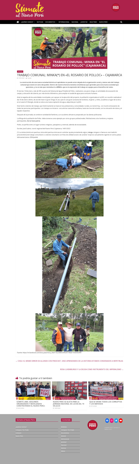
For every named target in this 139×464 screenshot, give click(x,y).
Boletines (93, 22)
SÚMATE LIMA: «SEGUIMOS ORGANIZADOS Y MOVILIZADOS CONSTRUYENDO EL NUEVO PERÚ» (31, 404)
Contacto (18, 433)
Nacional (75, 22)
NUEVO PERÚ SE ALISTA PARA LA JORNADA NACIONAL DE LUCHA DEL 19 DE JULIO (68, 404)
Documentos (50, 22)
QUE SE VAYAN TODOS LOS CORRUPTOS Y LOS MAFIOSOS (105, 403)
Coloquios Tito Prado (22, 430)
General (63, 436)
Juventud (84, 22)
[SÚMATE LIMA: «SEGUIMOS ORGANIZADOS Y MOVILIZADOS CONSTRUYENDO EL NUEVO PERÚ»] (33, 383)
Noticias (40, 22)
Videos (63, 451)
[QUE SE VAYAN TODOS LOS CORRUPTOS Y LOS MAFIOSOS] (105, 383)
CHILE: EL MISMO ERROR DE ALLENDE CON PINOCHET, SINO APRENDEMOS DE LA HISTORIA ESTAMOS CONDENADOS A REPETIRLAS (69, 361)
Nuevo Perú (103, 22)
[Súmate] (18, 22)
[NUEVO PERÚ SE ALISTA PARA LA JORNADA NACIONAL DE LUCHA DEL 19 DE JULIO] (69, 383)
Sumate (29, 78)
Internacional (64, 22)
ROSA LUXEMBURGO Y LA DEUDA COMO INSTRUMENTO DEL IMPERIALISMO (91, 369)
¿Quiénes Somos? (27, 22)
